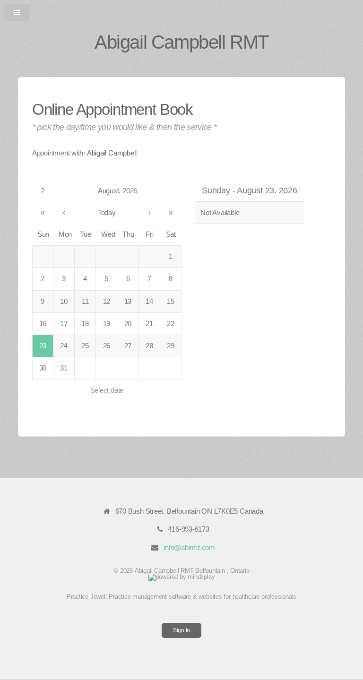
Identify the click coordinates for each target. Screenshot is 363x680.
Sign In (181, 630)
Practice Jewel (86, 596)
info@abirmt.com (189, 547)
